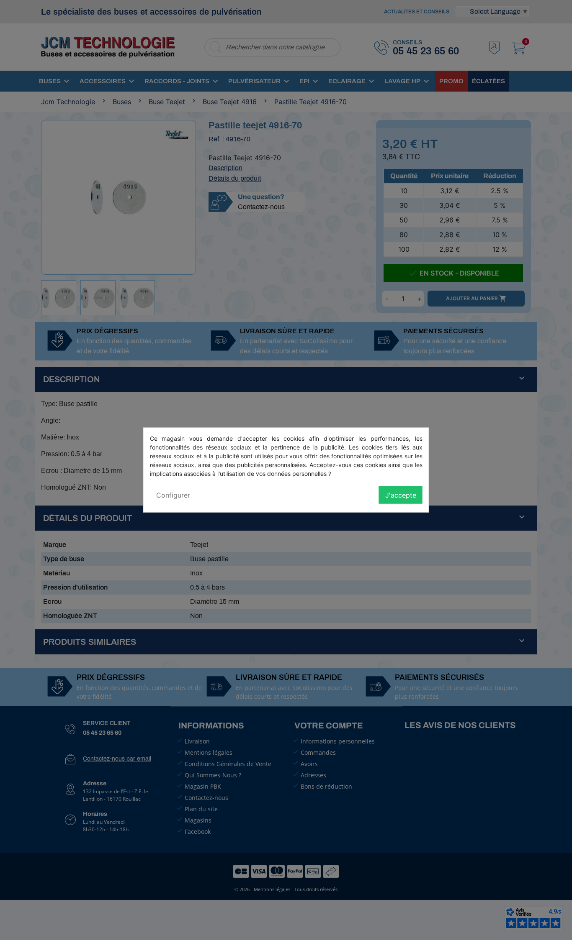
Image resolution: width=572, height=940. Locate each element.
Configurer (173, 495)
